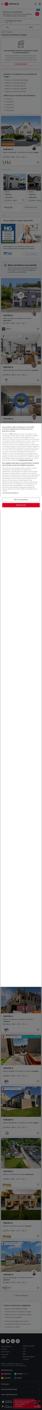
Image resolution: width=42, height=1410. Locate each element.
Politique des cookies (26, 460)
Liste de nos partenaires (10, 493)
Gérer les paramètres (21, 500)
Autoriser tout (21, 505)
